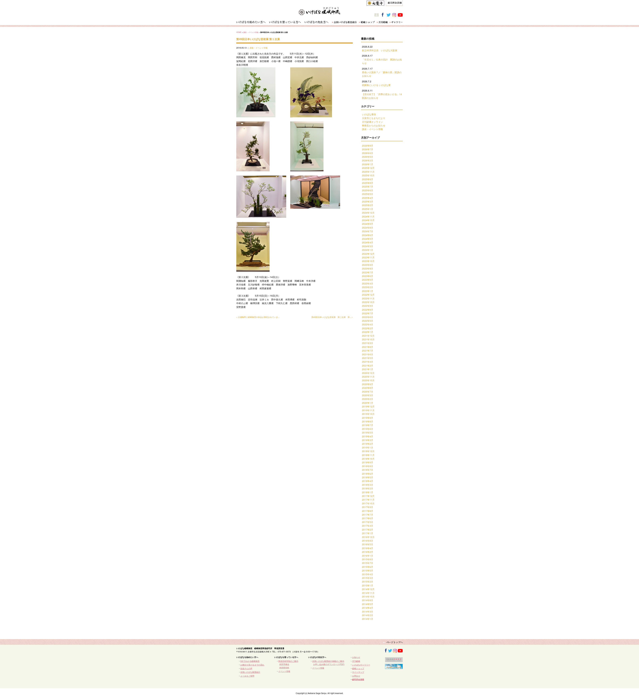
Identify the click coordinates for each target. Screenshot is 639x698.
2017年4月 (367, 525)
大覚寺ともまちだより (373, 118)
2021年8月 (367, 347)
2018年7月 (367, 469)
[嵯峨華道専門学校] (394, 660)
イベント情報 (284, 671)
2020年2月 (367, 399)
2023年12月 (368, 253)
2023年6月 (367, 276)
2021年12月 (368, 335)
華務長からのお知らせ (373, 125)
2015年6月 (367, 566)
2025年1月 (367, 209)
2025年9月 (367, 179)
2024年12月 (368, 212)
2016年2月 (367, 551)
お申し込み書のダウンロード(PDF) (328, 664)
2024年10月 (368, 220)
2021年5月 (367, 358)
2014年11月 (368, 593)
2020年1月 (367, 402)
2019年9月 (367, 417)
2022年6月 (367, 317)
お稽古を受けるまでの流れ (252, 664)
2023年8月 (367, 268)
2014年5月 (367, 604)
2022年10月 (368, 302)
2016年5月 (367, 544)
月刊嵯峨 (356, 661)
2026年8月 (367, 145)
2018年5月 (367, 477)
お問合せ (356, 675)
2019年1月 (367, 447)
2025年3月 (367, 201)
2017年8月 (367, 511)
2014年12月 (368, 589)
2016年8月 (367, 540)
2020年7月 (367, 391)
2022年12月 (368, 294)
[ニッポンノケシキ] (394, 667)
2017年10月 (368, 503)
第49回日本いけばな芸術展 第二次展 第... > (332, 317)
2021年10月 (368, 339)
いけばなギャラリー (361, 664)
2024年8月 (367, 227)
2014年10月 (368, 596)
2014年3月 (367, 611)
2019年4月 (367, 436)
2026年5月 (367, 156)
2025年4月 (367, 197)
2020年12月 (368, 373)
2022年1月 (367, 332)
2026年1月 (367, 164)
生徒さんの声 (246, 668)
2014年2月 (367, 615)
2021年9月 (367, 343)
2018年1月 (367, 492)
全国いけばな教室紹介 (250, 672)
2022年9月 (367, 305)
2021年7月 (367, 350)
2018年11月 (368, 455)
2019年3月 (367, 440)
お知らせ (356, 657)
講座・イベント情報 (250, 32)
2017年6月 (367, 518)
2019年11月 (368, 410)
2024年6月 (367, 235)
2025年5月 (367, 194)
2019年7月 (367, 425)
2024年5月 (367, 238)
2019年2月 (367, 443)
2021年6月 (367, 354)
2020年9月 (367, 384)
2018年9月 (367, 462)
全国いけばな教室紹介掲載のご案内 (328, 661)
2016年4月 (367, 548)
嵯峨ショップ (358, 668)
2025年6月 (367, 190)
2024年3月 (367, 246)
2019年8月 (367, 421)
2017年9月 (367, 507)
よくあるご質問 (247, 675)
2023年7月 (367, 272)
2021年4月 (367, 361)
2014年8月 (367, 600)
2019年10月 (368, 414)
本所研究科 (284, 667)
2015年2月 (367, 581)
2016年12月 (368, 537)
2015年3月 (367, 578)
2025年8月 (367, 182)
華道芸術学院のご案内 (288, 661)
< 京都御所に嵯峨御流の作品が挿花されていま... (257, 317)
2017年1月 (367, 533)
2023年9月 (367, 264)
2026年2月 (367, 160)
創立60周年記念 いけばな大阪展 (379, 50)
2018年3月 (367, 484)
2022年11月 (368, 298)
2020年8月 (367, 387)
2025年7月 (367, 186)
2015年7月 (367, 563)
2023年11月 (368, 257)
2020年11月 (368, 376)
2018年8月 (367, 466)
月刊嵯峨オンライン (372, 121)
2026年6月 (367, 153)
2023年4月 (367, 283)
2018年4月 (367, 481)
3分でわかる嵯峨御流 (249, 661)
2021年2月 (367, 365)
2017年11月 (368, 499)
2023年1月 (367, 291)
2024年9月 (367, 223)
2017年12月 (368, 496)
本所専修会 (284, 664)
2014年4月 (367, 607)
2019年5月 (367, 432)
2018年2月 (367, 488)
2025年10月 (368, 175)
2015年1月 (367, 585)
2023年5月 (367, 279)
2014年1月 (367, 618)
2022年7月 (367, 313)
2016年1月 (367, 555)
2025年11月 (368, 171)
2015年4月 (367, 574)
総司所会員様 (358, 679)
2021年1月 (367, 369)
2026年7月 (367, 149)
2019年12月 (368, 406)
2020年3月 (367, 395)
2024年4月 (367, 242)
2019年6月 (367, 429)
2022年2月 (367, 328)
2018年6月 (367, 473)
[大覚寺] (375, 3)
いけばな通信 (369, 114)
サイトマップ (358, 672)
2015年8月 (367, 559)
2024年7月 (367, 231)
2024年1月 (367, 250)
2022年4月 (367, 324)
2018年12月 (368, 451)
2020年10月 (368, 380)
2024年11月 (368, 216)
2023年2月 (367, 287)
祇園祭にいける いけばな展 (376, 85)
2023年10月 (368, 261)
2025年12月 (368, 168)
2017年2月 (367, 529)
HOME (238, 32)
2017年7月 (367, 514)
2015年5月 (367, 570)
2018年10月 (368, 458)
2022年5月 (367, 320)
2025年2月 (367, 205)
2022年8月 (367, 309)
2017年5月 (367, 522)
